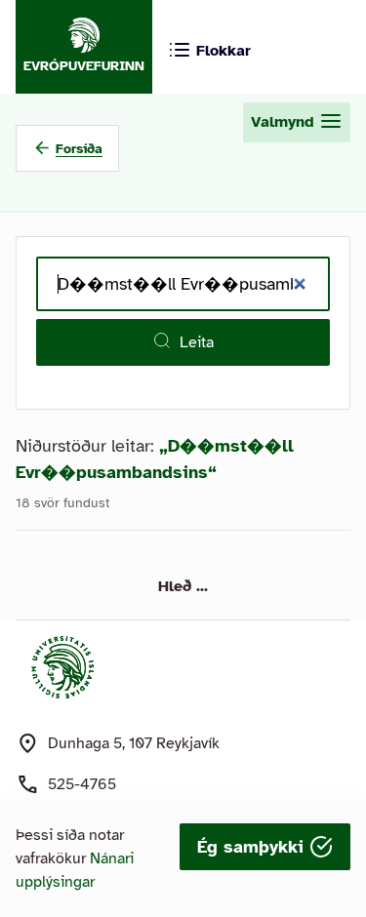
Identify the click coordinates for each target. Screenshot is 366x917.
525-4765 (82, 784)
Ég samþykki (253, 846)
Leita (197, 342)
